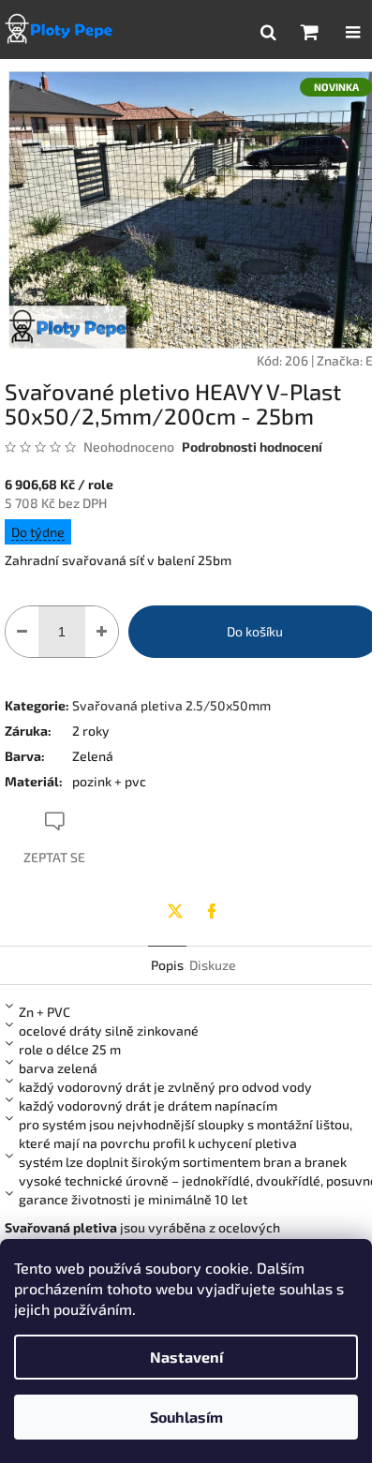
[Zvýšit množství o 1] (101, 631)
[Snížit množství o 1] (22, 631)
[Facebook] (212, 911)
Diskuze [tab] (212, 965)
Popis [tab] (167, 965)
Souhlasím (186, 1417)
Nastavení (186, 1357)
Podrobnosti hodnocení (252, 447)
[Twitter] (175, 911)
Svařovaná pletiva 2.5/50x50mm (171, 705)
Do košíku (255, 631)
